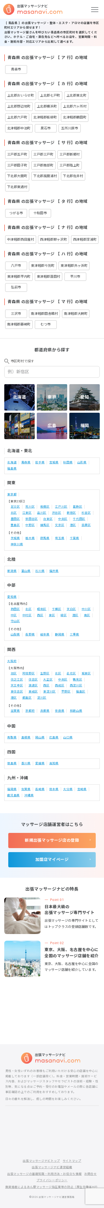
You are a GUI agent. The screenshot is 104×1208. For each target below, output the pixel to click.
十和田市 (40, 213)
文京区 (59, 525)
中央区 (62, 519)
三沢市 (16, 314)
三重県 (74, 634)
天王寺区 (17, 685)
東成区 (33, 691)
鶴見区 (77, 679)
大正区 (48, 679)
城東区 (86, 673)
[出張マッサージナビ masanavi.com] (52, 1058)
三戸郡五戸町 (17, 154)
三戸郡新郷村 (69, 154)
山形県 (82, 462)
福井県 (54, 571)
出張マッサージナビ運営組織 (52, 1167)
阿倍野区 (28, 673)
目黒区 (86, 525)
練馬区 (45, 525)
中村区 (27, 615)
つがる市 (16, 213)
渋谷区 (56, 513)
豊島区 (15, 525)
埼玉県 (59, 538)
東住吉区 (17, 691)
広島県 (54, 737)
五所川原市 (69, 128)
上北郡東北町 (76, 95)
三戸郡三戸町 (43, 154)
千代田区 (79, 519)
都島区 (27, 698)
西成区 (59, 685)
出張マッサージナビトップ (41, 1161)
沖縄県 (29, 795)
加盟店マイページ (52, 859)
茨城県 (15, 538)
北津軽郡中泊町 (19, 128)
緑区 (64, 615)
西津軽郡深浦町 (85, 239)
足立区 (15, 506)
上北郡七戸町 (50, 95)
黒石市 (46, 128)
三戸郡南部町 (43, 165)
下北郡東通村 (17, 187)
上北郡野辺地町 (19, 106)
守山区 (15, 621)
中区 (14, 615)
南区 (87, 615)
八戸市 (16, 266)
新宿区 (71, 513)
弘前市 (16, 287)
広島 (51, 425)
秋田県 (68, 462)
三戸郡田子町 (17, 165)
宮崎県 (82, 789)
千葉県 (74, 538)
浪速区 (33, 685)
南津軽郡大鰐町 (75, 314)
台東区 (48, 519)
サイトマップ (72, 1161)
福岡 (84, 425)
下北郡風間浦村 (45, 176)
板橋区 (45, 506)
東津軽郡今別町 (42, 266)
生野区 (45, 673)
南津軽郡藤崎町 (19, 324)
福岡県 (12, 789)
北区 (14, 513)
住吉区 (33, 679)
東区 (52, 615)
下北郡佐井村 (73, 176)
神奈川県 (17, 544)
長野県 (30, 634)
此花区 (71, 673)
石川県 (40, 571)
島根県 (26, 737)
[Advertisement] (52, 1001)
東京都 (12, 494)
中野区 (30, 525)
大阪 (19, 425)
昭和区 (41, 609)
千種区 (56, 609)
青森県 (26, 462)
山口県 (68, 737)
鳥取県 (12, 737)
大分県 (68, 789)
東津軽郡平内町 (19, 277)
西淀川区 (76, 685)
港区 (73, 525)
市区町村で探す (22, 361)
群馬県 (45, 538)
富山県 (26, 571)
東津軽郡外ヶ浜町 (74, 266)
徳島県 (12, 763)
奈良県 (59, 711)
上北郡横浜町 (47, 106)
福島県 (12, 468)
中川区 (86, 609)
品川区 (41, 513)
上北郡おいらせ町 (20, 95)
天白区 (71, 609)
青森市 (16, 69)
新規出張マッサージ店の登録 (52, 840)
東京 (51, 397)
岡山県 (40, 737)
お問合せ (90, 1174)
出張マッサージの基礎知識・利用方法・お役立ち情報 (44, 1174)
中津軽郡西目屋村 (20, 239)
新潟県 (12, 571)
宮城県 (54, 462)
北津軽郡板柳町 (45, 117)
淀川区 (41, 698)
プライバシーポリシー (52, 1180)
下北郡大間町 (17, 176)
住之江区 (17, 679)
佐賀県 (26, 789)
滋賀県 (15, 711)
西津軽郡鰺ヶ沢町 (53, 239)
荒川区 (30, 506)
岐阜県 (45, 634)
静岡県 (59, 634)
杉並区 (86, 513)
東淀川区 (49, 691)
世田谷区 (31, 519)
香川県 (26, 763)
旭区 (14, 673)
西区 (40, 615)
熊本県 (54, 789)
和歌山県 (76, 711)
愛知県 (12, 597)
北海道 (19, 397)
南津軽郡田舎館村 (44, 314)
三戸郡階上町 (69, 165)
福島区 (80, 691)
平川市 (75, 277)
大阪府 (12, 661)
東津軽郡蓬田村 (48, 277)
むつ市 (46, 324)
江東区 (27, 513)
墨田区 (15, 519)
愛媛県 (40, 763)
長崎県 (40, 789)
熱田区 (15, 609)
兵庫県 (45, 711)
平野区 (66, 691)
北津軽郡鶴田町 (74, 117)
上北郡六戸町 (17, 117)
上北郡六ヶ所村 (74, 106)
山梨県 (15, 634)
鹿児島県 (13, 795)
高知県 (54, 763)
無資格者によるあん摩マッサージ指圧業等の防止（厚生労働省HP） (52, 1187)
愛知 (84, 397)
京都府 (30, 711)
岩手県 (40, 462)
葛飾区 (77, 506)
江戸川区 (61, 506)
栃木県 (30, 538)
